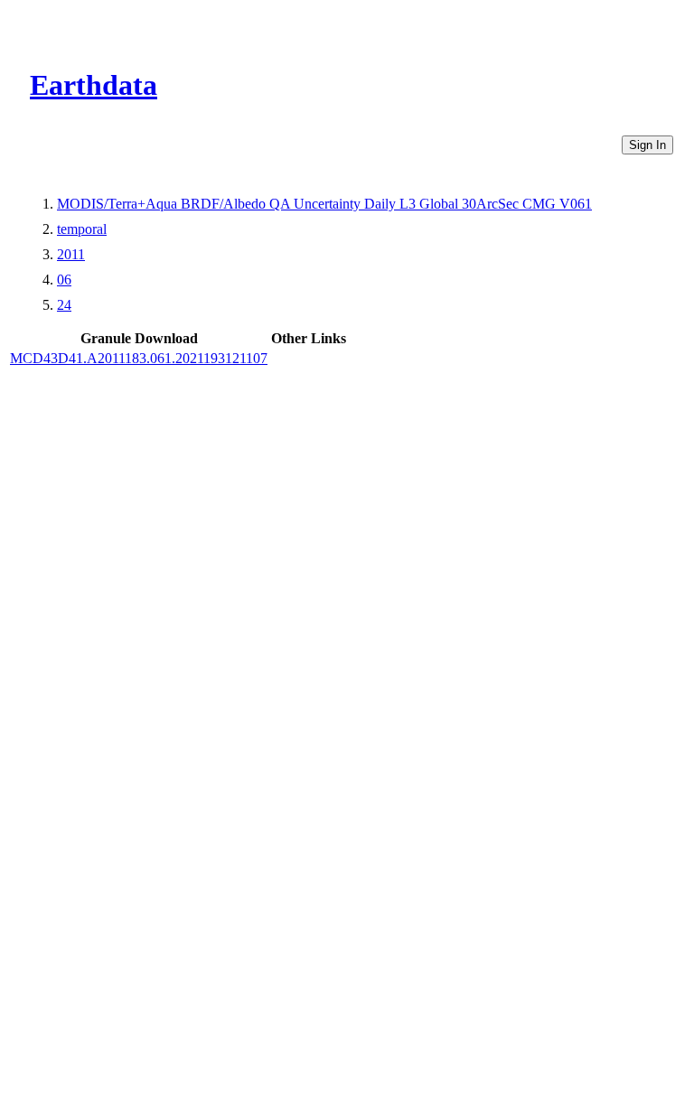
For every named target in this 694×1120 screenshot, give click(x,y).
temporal (82, 229)
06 (64, 279)
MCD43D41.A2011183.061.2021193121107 (138, 358)
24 (64, 305)
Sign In (647, 145)
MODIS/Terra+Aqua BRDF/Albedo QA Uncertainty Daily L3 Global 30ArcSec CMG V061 (324, 203)
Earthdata (93, 85)
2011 (71, 254)
